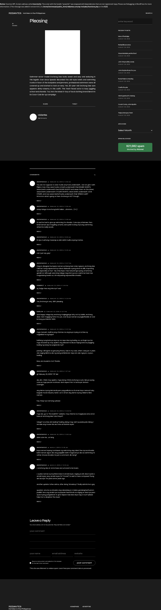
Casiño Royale (123, 87)
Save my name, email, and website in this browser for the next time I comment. (46, 562)
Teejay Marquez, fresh (125, 113)
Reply (39, 201)
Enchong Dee (56, 76)
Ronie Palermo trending (125, 79)
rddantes (42, 115)
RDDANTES (15, 13)
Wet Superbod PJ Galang (126, 96)
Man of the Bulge (123, 36)
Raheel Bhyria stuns (124, 45)
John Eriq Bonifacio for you (127, 70)
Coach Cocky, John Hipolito (127, 104)
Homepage (74, 606)
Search (150, 21)
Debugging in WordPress (135, 4)
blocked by (135, 147)
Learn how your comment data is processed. (75, 568)
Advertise (86, 606)
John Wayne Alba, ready (126, 62)
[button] (4, 13)
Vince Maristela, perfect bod (127, 53)
